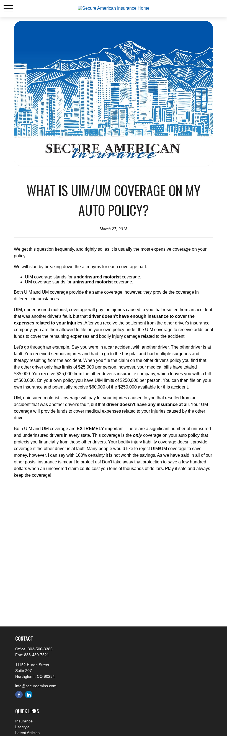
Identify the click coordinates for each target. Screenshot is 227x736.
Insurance (24, 721)
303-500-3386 (40, 649)
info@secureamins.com (35, 686)
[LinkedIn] (28, 694)
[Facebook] (19, 694)
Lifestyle (22, 727)
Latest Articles (27, 732)
